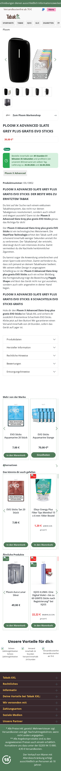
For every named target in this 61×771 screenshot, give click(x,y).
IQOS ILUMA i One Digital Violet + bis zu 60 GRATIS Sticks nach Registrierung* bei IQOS (43, 598)
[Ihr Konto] (55, 15)
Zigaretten (48, 23)
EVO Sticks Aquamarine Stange (43, 436)
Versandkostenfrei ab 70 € (18, 9)
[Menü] (2, 15)
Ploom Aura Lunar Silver (16, 593)
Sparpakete (8, 23)
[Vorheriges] (6, 59)
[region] (30, 427)
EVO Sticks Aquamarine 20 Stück (15, 436)
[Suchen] (52, 15)
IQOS (29, 23)
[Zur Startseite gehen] (13, 16)
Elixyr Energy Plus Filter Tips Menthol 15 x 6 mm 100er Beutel (43, 512)
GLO (37, 23)
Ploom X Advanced (15, 173)
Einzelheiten (43, 455)
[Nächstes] (55, 59)
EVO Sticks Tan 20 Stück (16, 511)
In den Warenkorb (16, 455)
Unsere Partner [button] (13, 721)
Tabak (20, 23)
